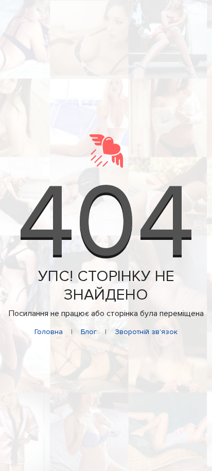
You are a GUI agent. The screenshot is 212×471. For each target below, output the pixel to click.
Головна (48, 331)
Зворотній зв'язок (146, 331)
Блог (89, 331)
